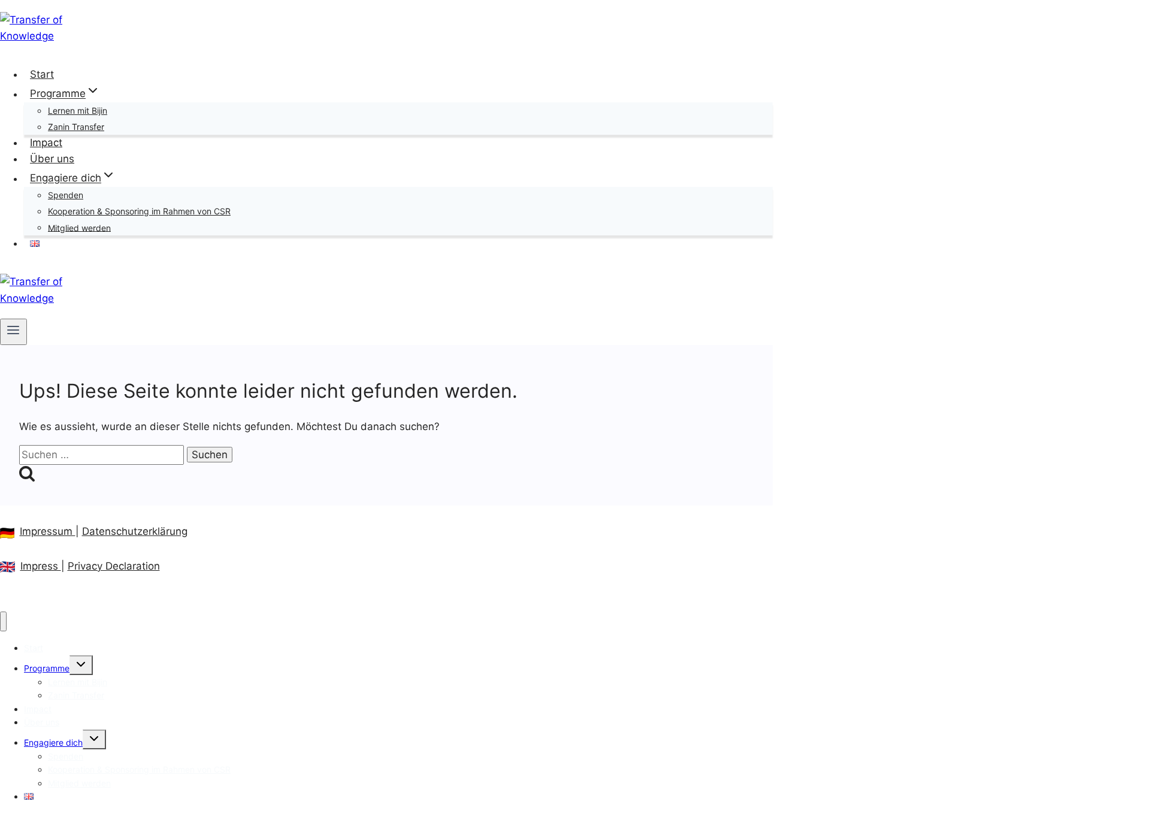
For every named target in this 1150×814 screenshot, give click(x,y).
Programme (46, 668)
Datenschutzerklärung (134, 531)
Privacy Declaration (114, 566)
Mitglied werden (79, 227)
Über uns (52, 159)
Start (42, 74)
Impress (40, 566)
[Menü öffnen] (13, 332)
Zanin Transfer (76, 127)
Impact (46, 143)
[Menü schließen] (3, 621)
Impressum (47, 531)
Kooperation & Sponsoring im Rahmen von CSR (139, 211)
